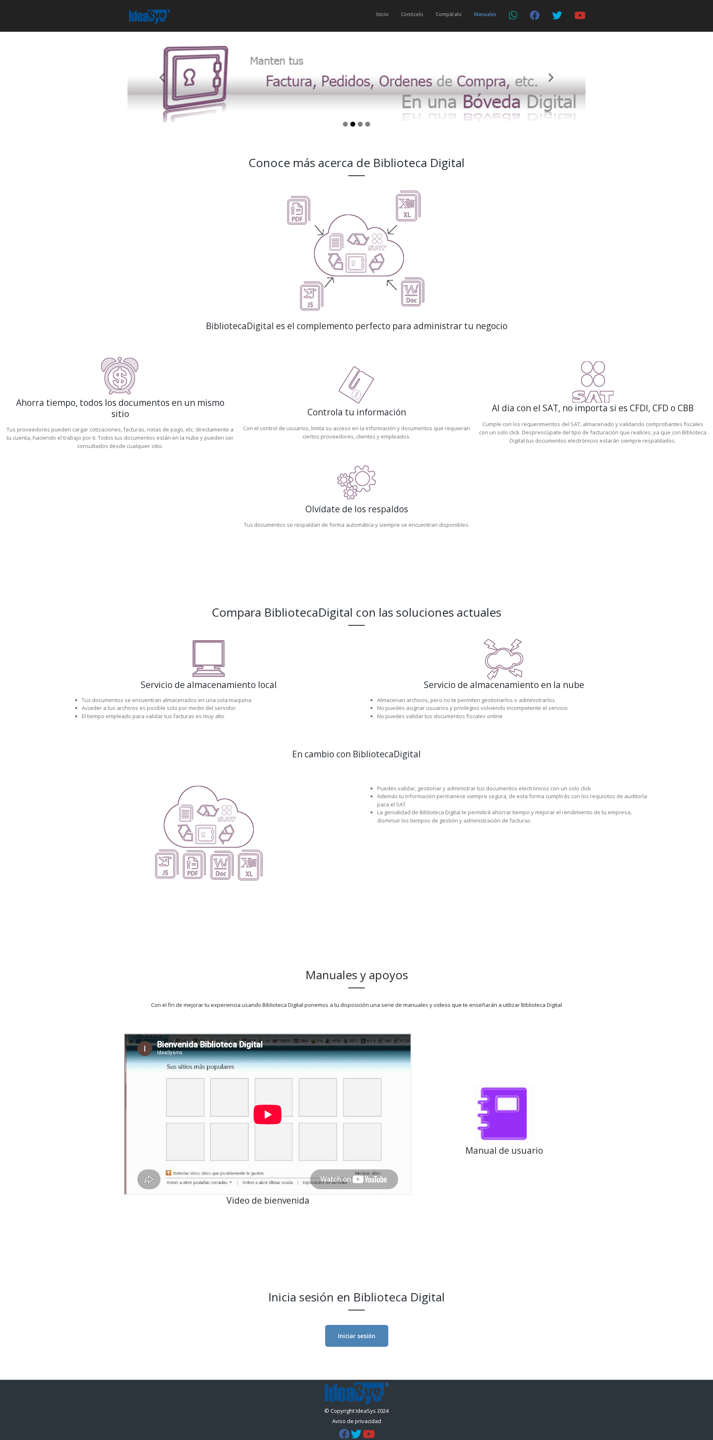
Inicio (382, 14)
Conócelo (412, 14)
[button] (161, 77)
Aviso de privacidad (356, 1421)
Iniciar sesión (356, 1336)
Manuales (485, 14)
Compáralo (449, 14)
